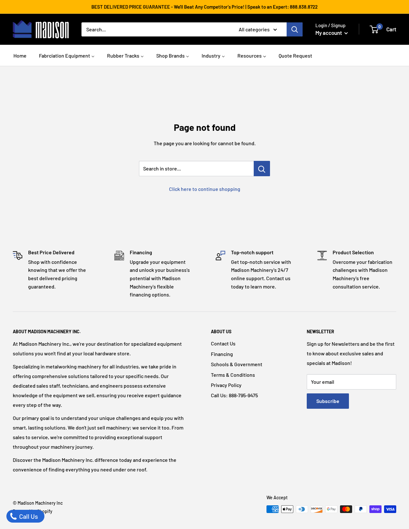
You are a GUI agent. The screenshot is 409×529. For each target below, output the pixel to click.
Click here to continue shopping (204, 189)
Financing (222, 354)
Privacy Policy (226, 385)
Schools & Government (236, 364)
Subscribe (327, 401)
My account (329, 32)
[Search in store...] (262, 168)
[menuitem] (20, 55)
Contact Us (223, 343)
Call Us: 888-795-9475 (234, 395)
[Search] (295, 29)
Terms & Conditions (233, 375)
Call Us (28, 516)
